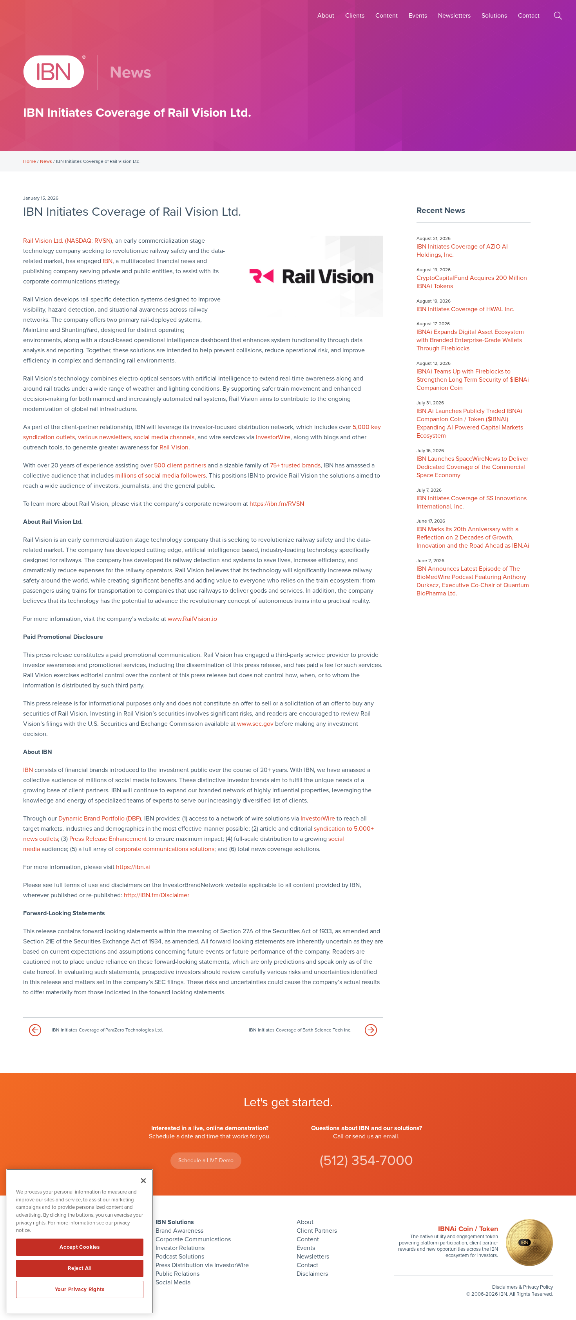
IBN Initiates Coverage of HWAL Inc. (465, 309)
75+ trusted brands (295, 465)
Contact (529, 16)
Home (29, 161)
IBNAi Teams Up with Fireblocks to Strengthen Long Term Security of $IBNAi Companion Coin (473, 380)
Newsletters (454, 16)
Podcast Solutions (180, 1256)
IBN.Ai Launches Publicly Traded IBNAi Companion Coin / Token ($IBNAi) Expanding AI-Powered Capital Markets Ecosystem (470, 423)
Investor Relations (180, 1248)
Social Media (173, 1282)
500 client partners (180, 465)
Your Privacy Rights (79, 1289)
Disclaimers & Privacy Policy (522, 1287)
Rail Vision (173, 447)
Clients (354, 16)
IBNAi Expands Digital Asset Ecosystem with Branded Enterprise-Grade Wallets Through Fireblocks (470, 340)
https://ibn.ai (133, 867)
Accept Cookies (80, 1247)
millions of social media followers (160, 476)
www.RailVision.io (192, 619)
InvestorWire (273, 437)
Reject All (80, 1268)
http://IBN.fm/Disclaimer (156, 895)
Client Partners (317, 1231)
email (390, 1136)
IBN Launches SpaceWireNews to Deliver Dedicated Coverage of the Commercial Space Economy (472, 467)
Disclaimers (312, 1274)
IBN (107, 261)
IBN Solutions (175, 1222)
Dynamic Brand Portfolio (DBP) (99, 818)
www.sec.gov (255, 724)
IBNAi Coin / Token (468, 1228)
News (46, 161)
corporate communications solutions (164, 849)
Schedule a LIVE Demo (206, 1160)
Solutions (494, 16)
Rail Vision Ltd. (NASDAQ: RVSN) (67, 241)
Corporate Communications (193, 1239)
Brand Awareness (179, 1231)
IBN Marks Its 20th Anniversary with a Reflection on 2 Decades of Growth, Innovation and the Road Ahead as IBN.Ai (473, 537)
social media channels (164, 437)
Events (418, 16)
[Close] (143, 1180)
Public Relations (177, 1274)
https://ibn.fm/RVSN (277, 504)
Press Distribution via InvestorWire (202, 1265)
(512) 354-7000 (366, 1160)
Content (386, 16)
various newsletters (104, 437)
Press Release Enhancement (108, 839)
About (325, 16)
